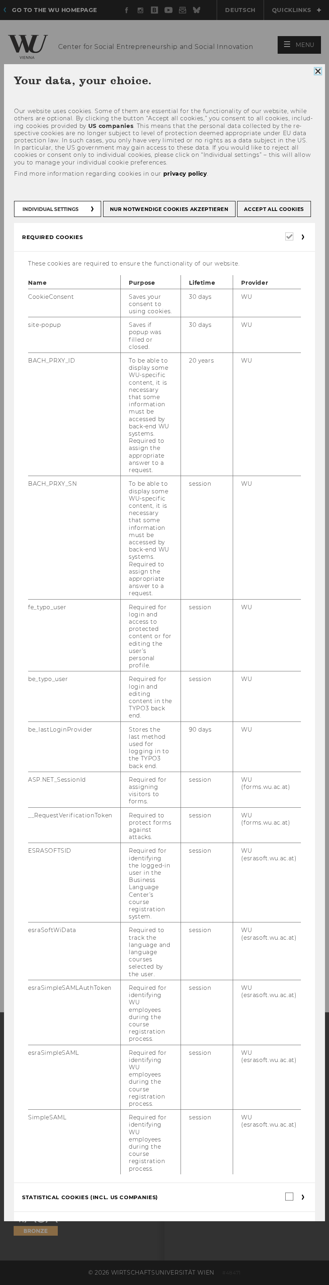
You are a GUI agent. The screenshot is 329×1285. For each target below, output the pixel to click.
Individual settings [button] (50, 209)
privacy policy (185, 173)
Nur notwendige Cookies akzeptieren (169, 209)
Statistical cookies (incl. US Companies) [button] (90, 1197)
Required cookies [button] (52, 237)
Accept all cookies (274, 209)
